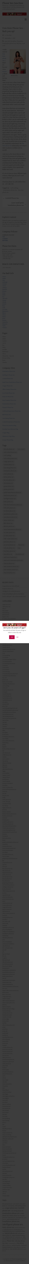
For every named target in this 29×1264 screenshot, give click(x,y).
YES (12, 637)
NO (17, 637)
